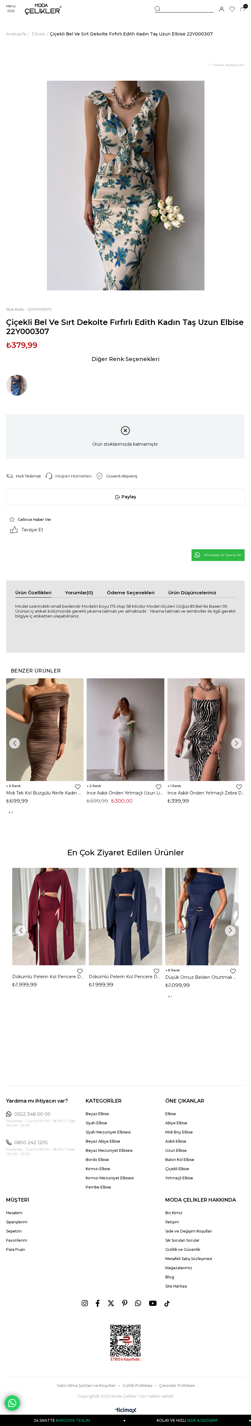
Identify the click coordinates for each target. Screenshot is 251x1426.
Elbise (170, 1113)
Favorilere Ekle (78, 787)
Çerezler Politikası (177, 1385)
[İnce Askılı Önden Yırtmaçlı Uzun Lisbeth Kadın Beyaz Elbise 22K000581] (125, 729)
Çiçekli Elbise (177, 1168)
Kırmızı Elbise (98, 1168)
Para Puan (15, 1249)
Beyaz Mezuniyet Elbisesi (109, 1150)
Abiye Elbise (176, 1123)
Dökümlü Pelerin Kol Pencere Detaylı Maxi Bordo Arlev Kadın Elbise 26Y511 (49, 976)
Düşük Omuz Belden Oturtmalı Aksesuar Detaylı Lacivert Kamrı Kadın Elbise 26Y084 (202, 977)
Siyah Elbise (96, 1123)
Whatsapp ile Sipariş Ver (223, 555)
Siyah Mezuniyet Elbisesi (108, 1132)
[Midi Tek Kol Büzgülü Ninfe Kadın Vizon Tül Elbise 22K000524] (45, 729)
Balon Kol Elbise (179, 1159)
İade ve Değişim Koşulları (188, 1231)
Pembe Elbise (98, 1187)
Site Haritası (176, 1286)
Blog (169, 1277)
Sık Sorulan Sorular (182, 1240)
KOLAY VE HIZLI (148, 1420)
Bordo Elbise (97, 1159)
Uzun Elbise (176, 1150)
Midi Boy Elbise (179, 1132)
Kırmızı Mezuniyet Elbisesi (110, 1178)
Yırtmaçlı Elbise (179, 1178)
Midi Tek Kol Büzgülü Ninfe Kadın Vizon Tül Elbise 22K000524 (45, 793)
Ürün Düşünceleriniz (192, 592)
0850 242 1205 (31, 1142)
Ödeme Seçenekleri (131, 592)
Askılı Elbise (175, 1141)
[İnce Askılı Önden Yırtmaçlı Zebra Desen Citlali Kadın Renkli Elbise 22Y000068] (206, 729)
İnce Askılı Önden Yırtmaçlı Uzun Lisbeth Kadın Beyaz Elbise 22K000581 (125, 793)
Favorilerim (16, 1240)
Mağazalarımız (178, 1268)
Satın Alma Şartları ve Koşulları (86, 1385)
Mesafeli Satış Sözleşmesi (188, 1258)
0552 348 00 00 (32, 1114)
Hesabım (14, 1212)
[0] (242, 9)
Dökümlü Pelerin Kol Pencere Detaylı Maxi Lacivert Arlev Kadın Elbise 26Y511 (125, 976)
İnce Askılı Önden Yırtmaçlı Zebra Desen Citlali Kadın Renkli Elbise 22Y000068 (206, 793)
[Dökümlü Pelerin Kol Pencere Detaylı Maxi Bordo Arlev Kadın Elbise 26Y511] (49, 916)
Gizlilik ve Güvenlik (182, 1249)
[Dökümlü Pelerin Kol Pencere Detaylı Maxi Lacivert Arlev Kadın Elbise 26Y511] (125, 916)
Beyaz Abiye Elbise (103, 1141)
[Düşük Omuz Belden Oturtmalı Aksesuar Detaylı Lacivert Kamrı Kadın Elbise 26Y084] (202, 916)
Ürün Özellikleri (33, 592)
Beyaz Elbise (97, 1113)
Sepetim (14, 1231)
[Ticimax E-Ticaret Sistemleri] (126, 1411)
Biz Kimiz (173, 1212)
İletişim (172, 1222)
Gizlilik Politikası (137, 1385)
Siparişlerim (17, 1222)
